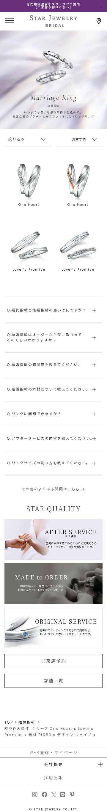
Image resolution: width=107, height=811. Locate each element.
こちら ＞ (76, 489)
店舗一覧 (53, 680)
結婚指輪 (26, 722)
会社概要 (53, 764)
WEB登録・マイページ (53, 752)
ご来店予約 (53, 661)
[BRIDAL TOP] (53, 25)
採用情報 (53, 778)
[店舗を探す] (99, 21)
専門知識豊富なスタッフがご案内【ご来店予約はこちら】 (53, 5)
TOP (8, 722)
